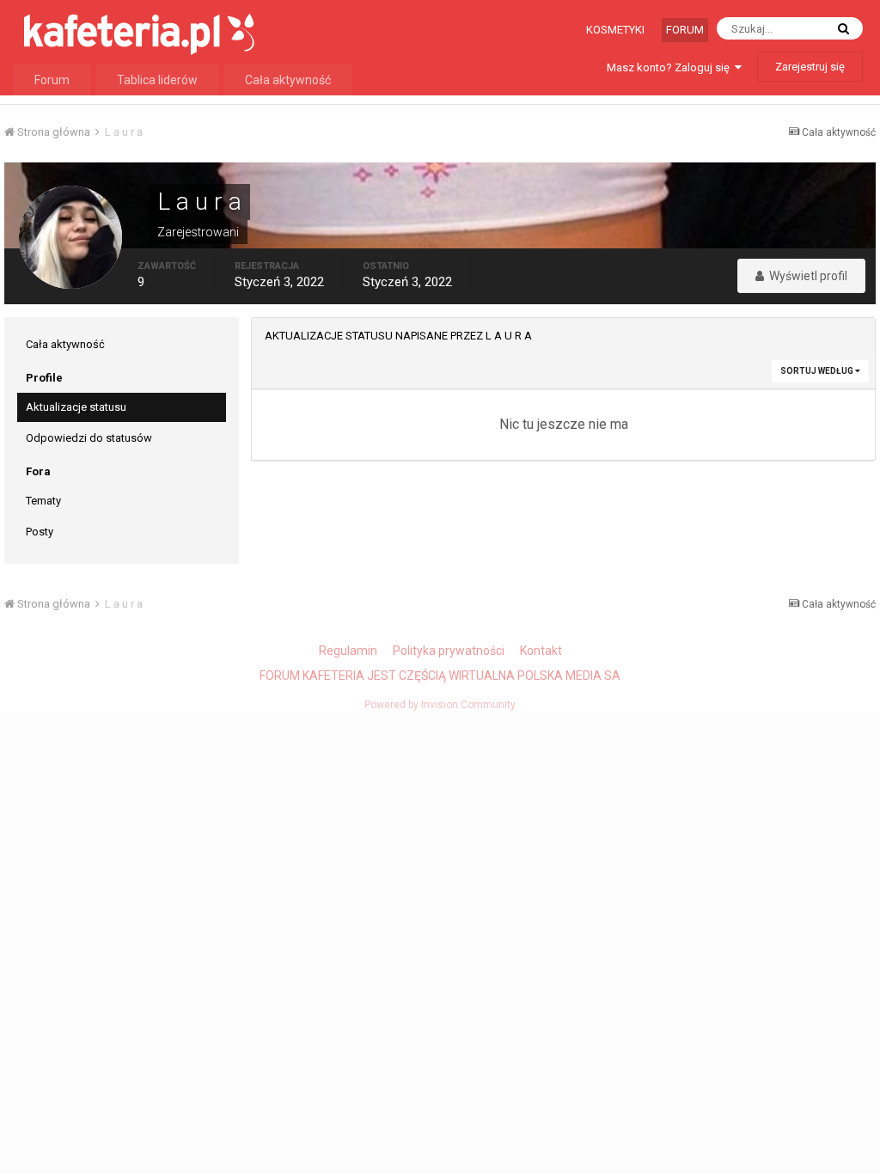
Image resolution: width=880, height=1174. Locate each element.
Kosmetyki (615, 29)
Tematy (43, 500)
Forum (685, 29)
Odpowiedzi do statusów (89, 437)
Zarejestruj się (810, 66)
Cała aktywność (288, 80)
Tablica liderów (157, 80)
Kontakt (541, 650)
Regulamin (348, 650)
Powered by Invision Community (440, 705)
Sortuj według (817, 371)
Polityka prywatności (448, 650)
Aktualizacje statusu (76, 407)
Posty (39, 531)
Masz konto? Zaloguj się (671, 67)
